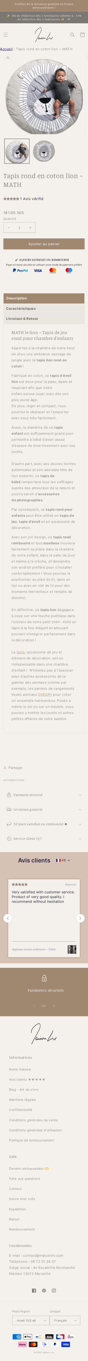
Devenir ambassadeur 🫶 (29, 1168)
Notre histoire (20, 1069)
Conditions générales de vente (33, 1120)
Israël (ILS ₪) (26, 1320)
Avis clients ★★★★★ (27, 1079)
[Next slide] (80, 918)
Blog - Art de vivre (23, 1089)
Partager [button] (16, 768)
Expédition (17, 1209)
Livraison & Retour (22, 318)
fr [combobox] (64, 860)
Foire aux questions (24, 1178)
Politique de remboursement (31, 1140)
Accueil (6, 49)
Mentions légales (22, 1099)
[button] (6, 35)
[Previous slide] (7, 918)
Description (16, 298)
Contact (15, 1189)
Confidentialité (20, 1110)
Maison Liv (48, 1352)
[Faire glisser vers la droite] (54, 1006)
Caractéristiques (21, 308)
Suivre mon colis (22, 1199)
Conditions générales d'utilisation (35, 1130)
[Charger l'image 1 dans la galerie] (17, 151)
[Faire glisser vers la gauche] (34, 1006)
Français (60, 1320)
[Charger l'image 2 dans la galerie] (44, 151)
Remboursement (22, 1229)
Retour (14, 1219)
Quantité (9, 218)
